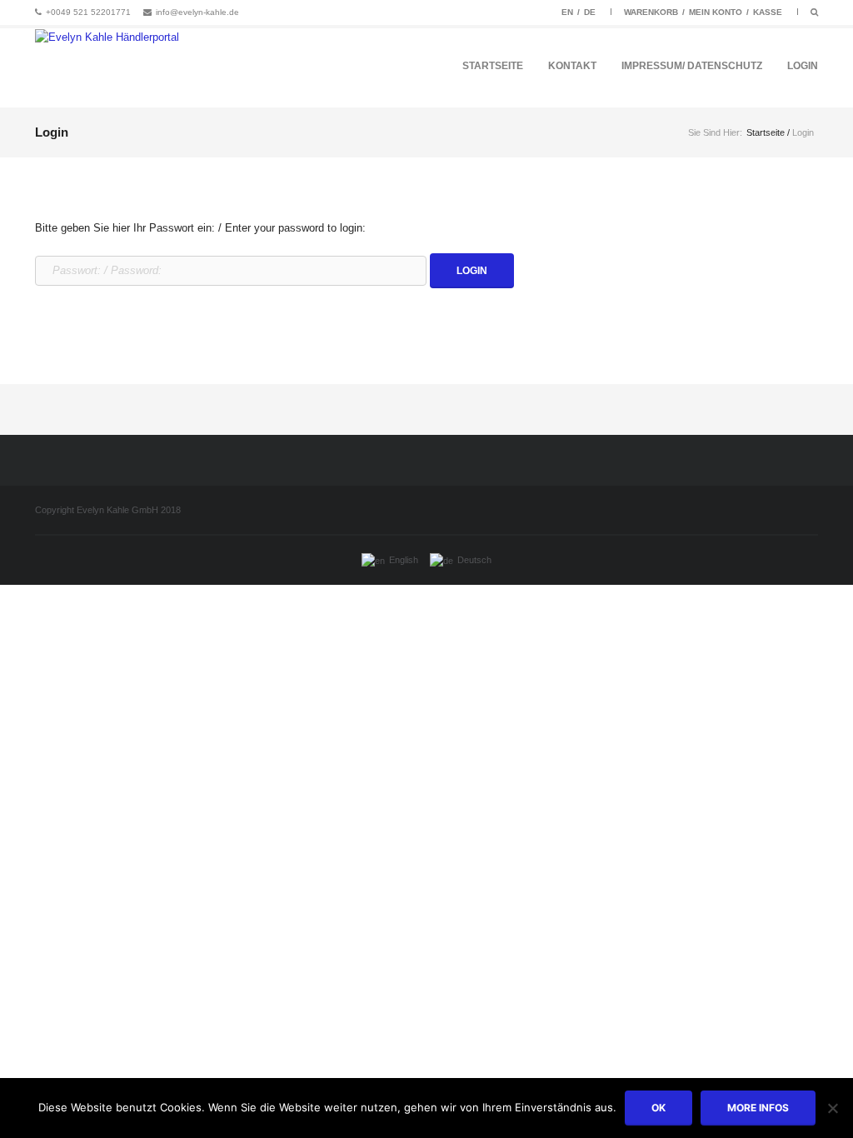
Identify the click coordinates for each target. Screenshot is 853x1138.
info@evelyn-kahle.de (197, 12)
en (567, 12)
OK (658, 1107)
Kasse (767, 12)
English (403, 560)
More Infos (758, 1107)
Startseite (492, 66)
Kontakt (572, 66)
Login (802, 66)
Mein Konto (715, 12)
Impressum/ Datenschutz (691, 66)
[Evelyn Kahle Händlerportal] (107, 67)
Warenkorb (651, 12)
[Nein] (832, 1108)
